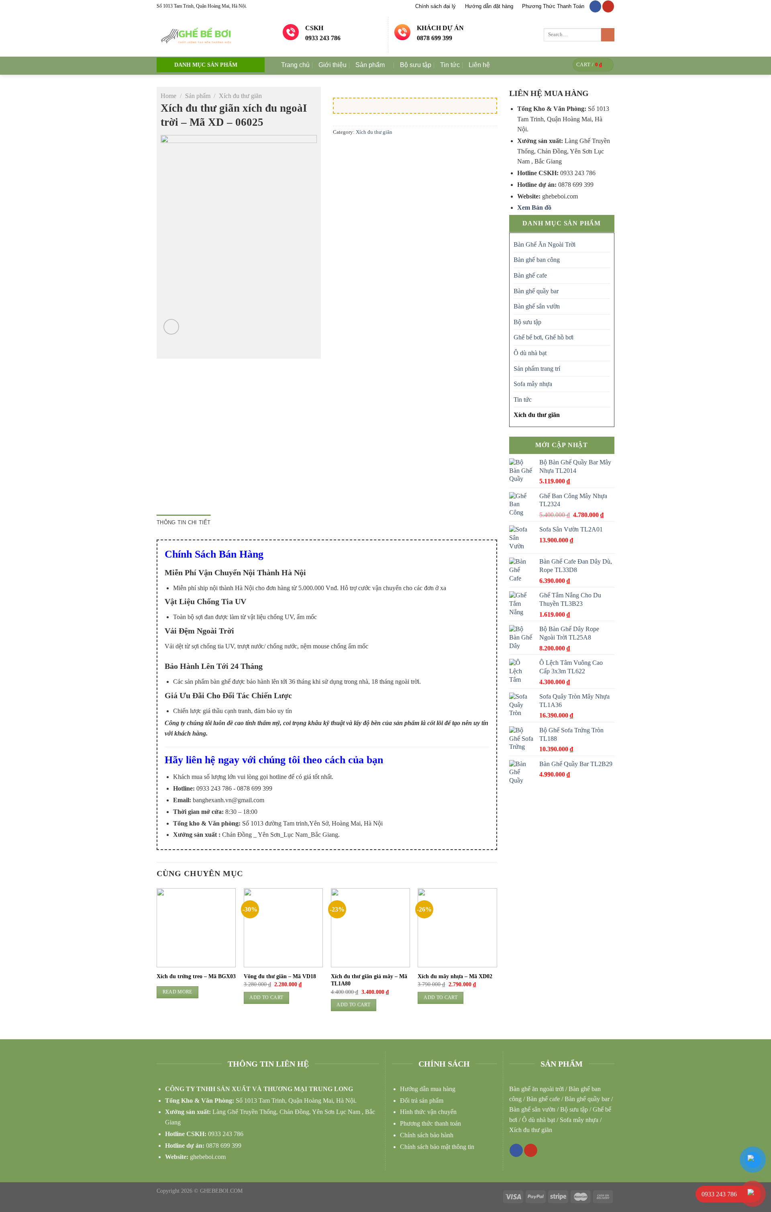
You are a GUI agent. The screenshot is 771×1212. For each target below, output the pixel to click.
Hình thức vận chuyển (428, 1111)
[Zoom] (171, 327)
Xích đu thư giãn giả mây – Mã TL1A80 (369, 980)
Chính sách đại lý (435, 6)
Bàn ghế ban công (537, 259)
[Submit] (607, 35)
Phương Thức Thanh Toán (553, 6)
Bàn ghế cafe (530, 275)
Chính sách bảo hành (426, 1135)
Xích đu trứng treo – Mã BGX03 (196, 976)
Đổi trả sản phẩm (421, 1100)
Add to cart (266, 997)
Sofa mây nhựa (533, 383)
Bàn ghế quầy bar (536, 291)
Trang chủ (295, 64)
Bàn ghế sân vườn (537, 306)
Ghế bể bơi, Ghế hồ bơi (543, 337)
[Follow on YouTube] (608, 6)
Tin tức (450, 64)
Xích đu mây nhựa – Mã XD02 (455, 976)
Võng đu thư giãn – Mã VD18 (280, 976)
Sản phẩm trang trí (537, 368)
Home (168, 95)
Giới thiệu (332, 64)
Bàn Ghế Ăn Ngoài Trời (544, 244)
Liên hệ (479, 64)
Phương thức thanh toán (430, 1123)
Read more (177, 991)
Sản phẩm (370, 64)
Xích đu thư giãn (240, 95)
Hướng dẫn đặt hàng (489, 6)
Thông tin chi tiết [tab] (184, 522)
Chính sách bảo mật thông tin (437, 1146)
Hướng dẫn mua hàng (427, 1088)
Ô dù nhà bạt (530, 352)
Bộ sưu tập (415, 64)
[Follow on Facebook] (595, 6)
